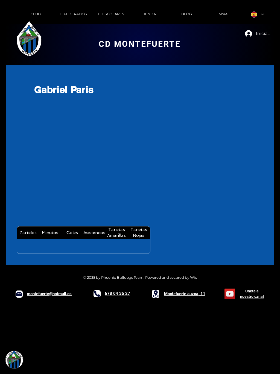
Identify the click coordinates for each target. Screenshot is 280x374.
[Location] (155, 294)
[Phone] (97, 293)
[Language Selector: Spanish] (257, 14)
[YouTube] (229, 294)
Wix (193, 277)
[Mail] (19, 294)
